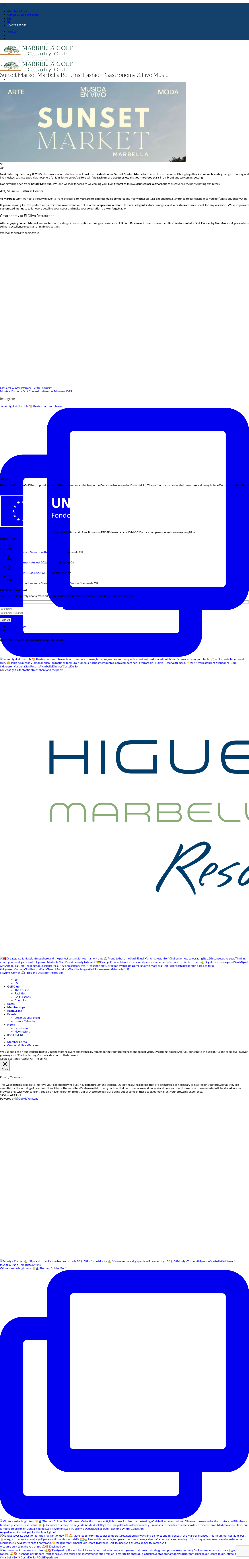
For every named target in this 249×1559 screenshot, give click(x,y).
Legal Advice (15, 630)
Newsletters (22, 1031)
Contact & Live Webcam (22, 14)
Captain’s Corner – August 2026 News (31, 562)
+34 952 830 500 (16, 25)
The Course (22, 990)
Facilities (20, 993)
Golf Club (13, 986)
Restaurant (14, 1010)
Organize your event (27, 1017)
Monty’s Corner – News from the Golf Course (35, 552)
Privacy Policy (16, 633)
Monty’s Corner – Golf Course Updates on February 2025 (36, 391)
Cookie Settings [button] (10, 1058)
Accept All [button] (27, 1058)
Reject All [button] (41, 1058)
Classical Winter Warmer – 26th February (26, 387)
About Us (21, 1000)
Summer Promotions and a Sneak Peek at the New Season (43, 583)
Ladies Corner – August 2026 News (29, 572)
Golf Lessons (23, 996)
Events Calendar (25, 1021)
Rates (11, 1003)
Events (11, 1014)
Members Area (17, 11)
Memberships (16, 1007)
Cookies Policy (16, 626)
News (11, 1024)
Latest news (22, 1028)
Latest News (5, 65)
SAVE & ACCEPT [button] (10, 1095)
